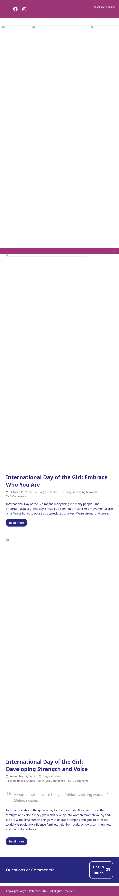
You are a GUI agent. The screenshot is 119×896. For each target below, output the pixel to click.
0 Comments (18, 496)
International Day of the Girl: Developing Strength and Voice (47, 765)
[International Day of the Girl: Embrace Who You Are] (46, 362)
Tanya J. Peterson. (30, 891)
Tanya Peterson (48, 492)
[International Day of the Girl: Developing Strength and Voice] (59, 646)
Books (21, 780)
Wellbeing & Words (85, 492)
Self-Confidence (55, 780)
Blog (69, 492)
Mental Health (35, 780)
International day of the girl (24, 810)
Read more (16, 523)
